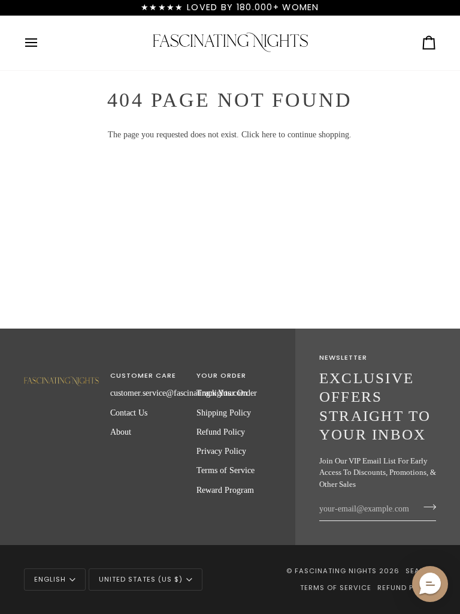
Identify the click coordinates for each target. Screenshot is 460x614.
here (269, 134)
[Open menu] (42, 43)
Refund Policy (220, 432)
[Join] (426, 507)
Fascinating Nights (336, 571)
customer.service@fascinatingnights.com (178, 393)
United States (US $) (141, 579)
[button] (61, 374)
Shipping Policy (223, 412)
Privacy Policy (221, 451)
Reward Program (225, 490)
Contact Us (128, 412)
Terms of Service (225, 470)
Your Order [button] (221, 375)
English (50, 579)
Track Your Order (226, 393)
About (120, 432)
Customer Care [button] (143, 375)
